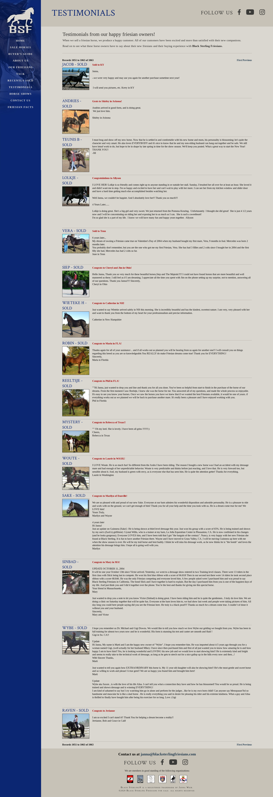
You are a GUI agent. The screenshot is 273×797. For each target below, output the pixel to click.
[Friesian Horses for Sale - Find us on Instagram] (185, 760)
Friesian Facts (20, 107)
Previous (247, 60)
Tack (20, 74)
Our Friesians (21, 67)
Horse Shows (20, 93)
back (265, 783)
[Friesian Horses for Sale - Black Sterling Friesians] (20, 6)
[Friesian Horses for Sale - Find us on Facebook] (162, 760)
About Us (20, 60)
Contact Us (20, 100)
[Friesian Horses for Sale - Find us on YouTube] (173, 760)
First (239, 60)
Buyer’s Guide (20, 54)
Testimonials (20, 87)
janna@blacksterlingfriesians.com (168, 754)
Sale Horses (20, 47)
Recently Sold (20, 80)
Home (20, 40)
